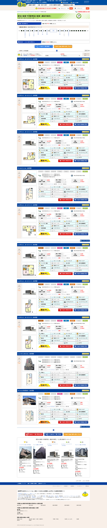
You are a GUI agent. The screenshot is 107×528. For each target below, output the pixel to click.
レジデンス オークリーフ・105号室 (27, 95)
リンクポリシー (80, 486)
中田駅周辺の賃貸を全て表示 (84, 11)
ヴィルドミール (50, 184)
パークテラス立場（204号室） (25, 444)
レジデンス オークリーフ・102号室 (27, 281)
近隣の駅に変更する (23, 27)
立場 (59, 34)
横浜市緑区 (31, 505)
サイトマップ (86, 2)
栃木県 (18, 520)
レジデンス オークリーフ (52, 72)
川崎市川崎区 (78, 505)
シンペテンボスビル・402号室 (26, 353)
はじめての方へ (86, 1)
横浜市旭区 (19, 505)
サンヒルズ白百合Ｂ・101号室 (26, 390)
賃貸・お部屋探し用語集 (32, 483)
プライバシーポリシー (57, 486)
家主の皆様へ (79, 480)
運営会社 (87, 486)
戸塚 (42, 34)
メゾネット (45, 497)
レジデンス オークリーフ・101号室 (27, 59)
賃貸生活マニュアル (42, 483)
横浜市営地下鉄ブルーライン (22, 510)
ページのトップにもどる (86, 240)
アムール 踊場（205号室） (80, 444)
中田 (53, 30)
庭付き (58, 497)
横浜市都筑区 (67, 505)
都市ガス (61, 497)
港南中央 (25, 35)
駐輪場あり (34, 497)
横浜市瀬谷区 (43, 505)
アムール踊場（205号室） (38, 444)
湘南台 (68, 34)
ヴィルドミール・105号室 (24, 168)
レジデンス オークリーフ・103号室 (27, 205)
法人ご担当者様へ (86, 480)
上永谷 (29, 34)
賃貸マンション (32, 493)
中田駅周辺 (20, 493)
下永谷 (33, 34)
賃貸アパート (26, 493)
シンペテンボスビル (51, 369)
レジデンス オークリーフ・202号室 (27, 317)
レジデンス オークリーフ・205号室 (27, 131)
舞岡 (38, 34)
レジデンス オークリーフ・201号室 (27, 244)
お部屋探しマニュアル (22, 483)
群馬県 (30, 520)
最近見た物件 (65, 2)
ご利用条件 (66, 486)
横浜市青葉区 (55, 505)
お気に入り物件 (75, 2)
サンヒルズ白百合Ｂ (51, 406)
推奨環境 (72, 486)
